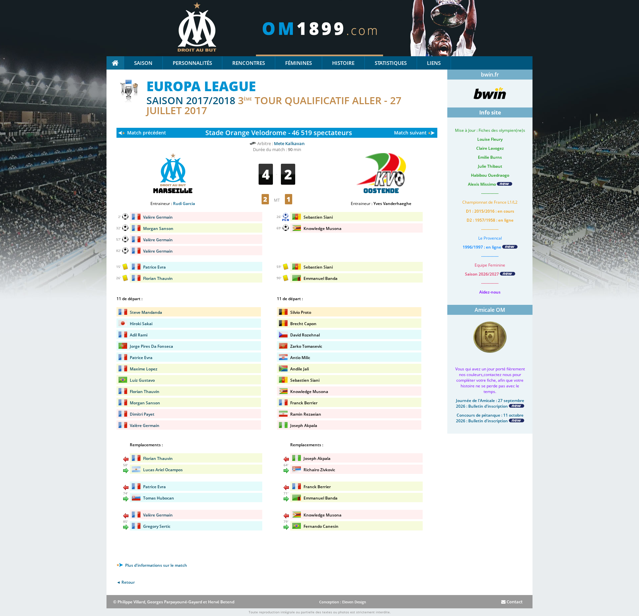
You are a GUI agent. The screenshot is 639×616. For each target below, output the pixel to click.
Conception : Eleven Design (342, 601)
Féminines (298, 63)
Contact (514, 602)
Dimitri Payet (142, 414)
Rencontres (248, 63)
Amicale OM (490, 309)
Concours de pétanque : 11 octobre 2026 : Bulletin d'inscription (490, 418)
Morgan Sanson (158, 228)
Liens (434, 63)
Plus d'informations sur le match (155, 565)
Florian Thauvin (158, 278)
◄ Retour (125, 582)
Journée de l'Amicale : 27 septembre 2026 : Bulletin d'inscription (490, 403)
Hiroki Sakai (141, 323)
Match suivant (410, 132)
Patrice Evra (154, 267)
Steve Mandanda (146, 312)
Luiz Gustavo (142, 380)
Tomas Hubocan (158, 498)
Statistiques (391, 63)
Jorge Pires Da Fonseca (151, 346)
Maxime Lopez (143, 369)
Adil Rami (138, 335)
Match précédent (146, 132)
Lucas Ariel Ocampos (163, 470)
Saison (143, 63)
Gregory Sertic (156, 526)
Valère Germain (158, 217)
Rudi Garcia (184, 203)
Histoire (343, 63)
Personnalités (192, 63)
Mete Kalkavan (289, 143)
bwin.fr (490, 74)
